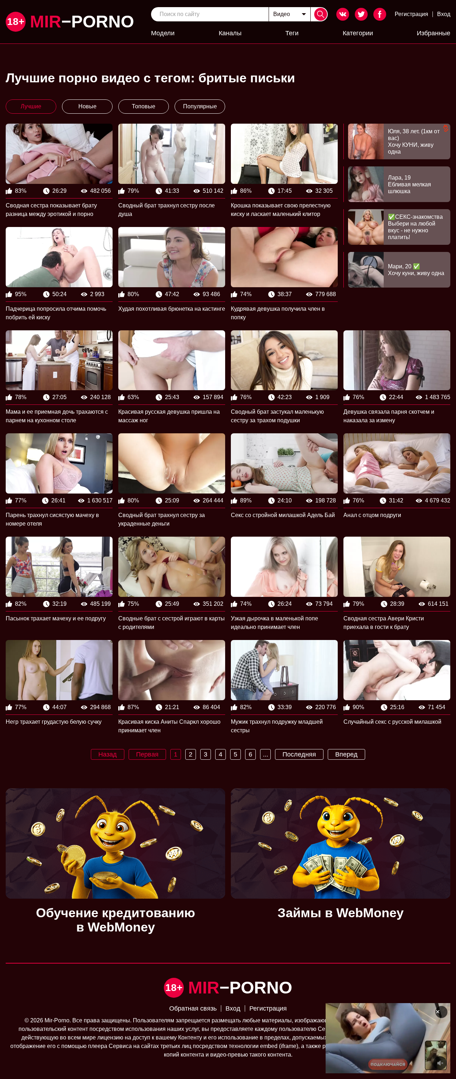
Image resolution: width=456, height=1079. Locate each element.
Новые (87, 106)
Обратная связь (193, 1008)
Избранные (433, 33)
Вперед (346, 754)
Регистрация (411, 14)
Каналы (230, 33)
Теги (292, 33)
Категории (358, 33)
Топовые (143, 106)
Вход (443, 14)
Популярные (200, 106)
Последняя (299, 754)
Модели (163, 33)
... (265, 754)
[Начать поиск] (320, 14)
